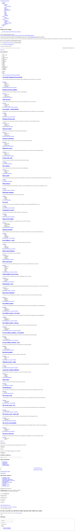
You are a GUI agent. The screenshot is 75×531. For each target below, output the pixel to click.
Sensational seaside (5, 464)
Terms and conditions (7, 22)
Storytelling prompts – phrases (10, 323)
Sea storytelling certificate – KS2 (11, 342)
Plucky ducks (4, 461)
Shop (3, 25)
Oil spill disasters (6, 387)
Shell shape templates (8, 192)
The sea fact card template (9, 423)
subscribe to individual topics (9, 44)
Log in (2, 46)
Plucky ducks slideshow (8, 251)
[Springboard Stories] (4, 0)
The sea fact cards (7, 395)
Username (2, 520)
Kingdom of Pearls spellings (9, 89)
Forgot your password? (7, 527)
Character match (6, 128)
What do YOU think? (8, 219)
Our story (6, 20)
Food (5, 8)
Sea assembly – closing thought (10, 109)
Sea (5, 10)
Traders (5, 14)
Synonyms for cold (7, 158)
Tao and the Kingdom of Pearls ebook (12, 77)
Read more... (3, 446)
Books (5, 5)
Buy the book (3, 452)
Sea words (5, 202)
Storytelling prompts (7, 303)
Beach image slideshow (8, 292)
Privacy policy (10, 506)
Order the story (6, 99)
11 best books (9, 6)
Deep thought (4, 463)
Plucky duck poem (7, 261)
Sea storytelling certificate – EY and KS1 (13, 332)
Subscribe (4, 24)
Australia (5, 4)
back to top (2, 49)
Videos (5, 17)
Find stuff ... (2, 457)
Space (5, 12)
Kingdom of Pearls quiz (8, 119)
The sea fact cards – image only (10, 414)
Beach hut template (7, 352)
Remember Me (3, 524)
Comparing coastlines (5, 465)
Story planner (6, 166)
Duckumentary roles (7, 284)
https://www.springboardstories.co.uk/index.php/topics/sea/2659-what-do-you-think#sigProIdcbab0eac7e (17, 35)
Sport (5, 13)
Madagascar (6, 9)
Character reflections (8, 138)
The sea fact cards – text (8, 405)
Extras (3, 16)
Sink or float (5, 379)
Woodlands (6, 15)
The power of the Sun (8, 433)
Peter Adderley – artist (8, 240)
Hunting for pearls (7, 148)
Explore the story (5, 462)
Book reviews (6, 18)
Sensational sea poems (8, 210)
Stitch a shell (5, 175)
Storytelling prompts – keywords (11, 313)
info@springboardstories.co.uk (5, 505)
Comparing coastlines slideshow (10, 369)
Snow (5, 11)
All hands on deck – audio (9, 362)
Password (2, 522)
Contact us (6, 23)
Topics (3, 3)
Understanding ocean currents (10, 274)
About (3, 19)
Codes (5, 7)
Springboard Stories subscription (8, 42)
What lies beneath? (7, 229)
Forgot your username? (7, 528)
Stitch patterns (6, 183)
